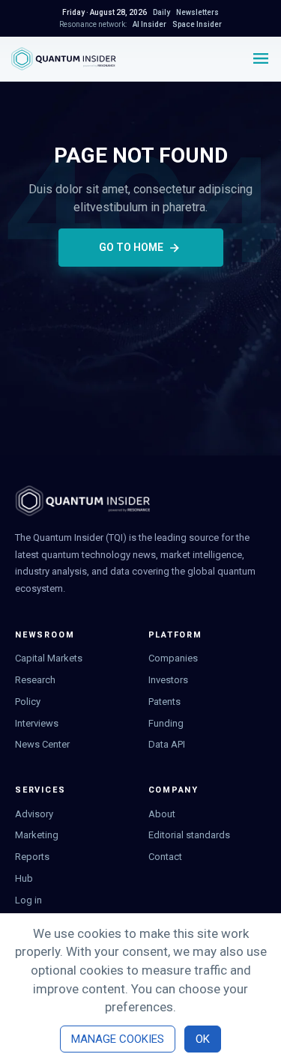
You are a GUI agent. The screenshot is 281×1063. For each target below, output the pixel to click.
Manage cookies (117, 1039)
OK (203, 1039)
